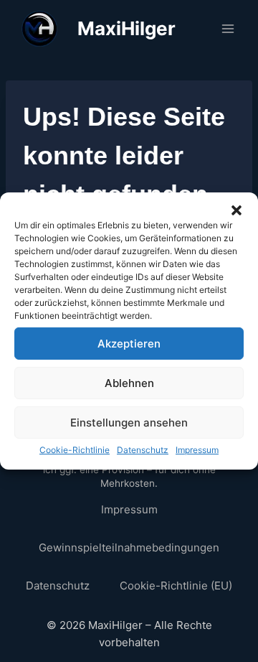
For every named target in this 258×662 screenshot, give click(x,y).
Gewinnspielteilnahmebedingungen (129, 547)
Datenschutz (142, 449)
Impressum (197, 449)
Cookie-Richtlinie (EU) (176, 585)
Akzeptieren (129, 343)
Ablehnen (129, 382)
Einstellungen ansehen (129, 422)
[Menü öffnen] (227, 28)
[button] (236, 210)
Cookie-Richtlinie (74, 449)
